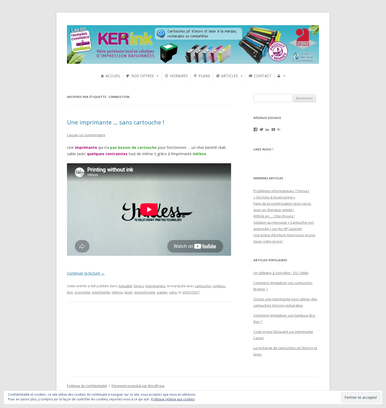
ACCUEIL (113, 75)
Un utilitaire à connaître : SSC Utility (281, 272)
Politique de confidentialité (87, 386)
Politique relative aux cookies (173, 399)
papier (162, 292)
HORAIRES (179, 75)
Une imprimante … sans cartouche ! (115, 122)
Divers (139, 286)
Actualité (125, 286)
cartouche (203, 286)
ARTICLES (229, 75)
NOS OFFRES (142, 75)
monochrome (144, 292)
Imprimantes (155, 286)
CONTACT (263, 75)
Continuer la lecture (86, 273)
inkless (117, 292)
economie (82, 292)
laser (128, 292)
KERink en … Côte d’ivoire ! (274, 216)
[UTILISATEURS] (281, 76)
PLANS (204, 75)
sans (173, 292)
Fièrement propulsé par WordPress (138, 386)
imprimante (101, 292)
